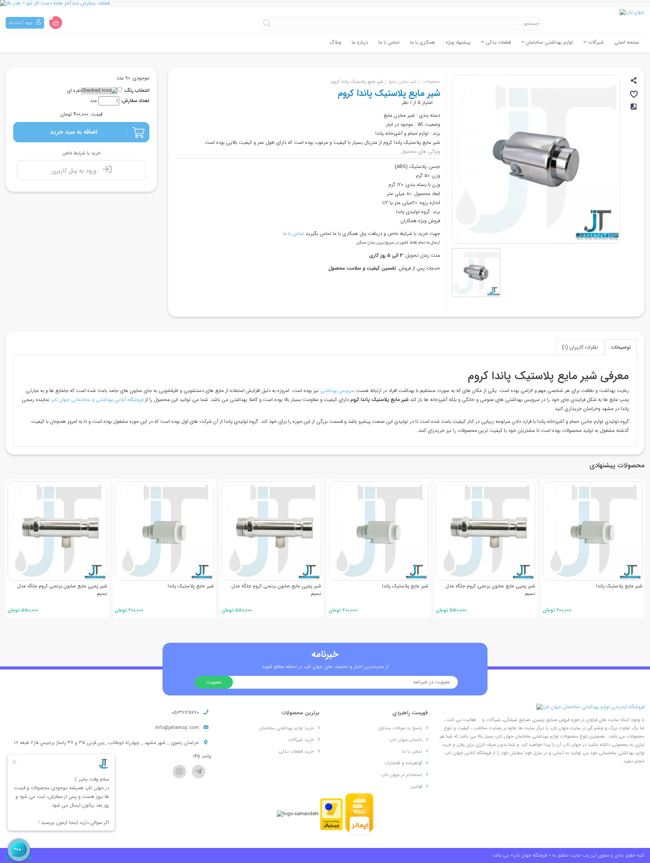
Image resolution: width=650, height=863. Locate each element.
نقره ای (74, 91)
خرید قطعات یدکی (296, 751)
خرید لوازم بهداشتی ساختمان (286, 728)
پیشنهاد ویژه (458, 42)
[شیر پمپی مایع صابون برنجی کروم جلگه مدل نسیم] (164, 531)
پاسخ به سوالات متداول (400, 728)
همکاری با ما (422, 42)
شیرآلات (595, 42)
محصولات (431, 81)
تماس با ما (388, 42)
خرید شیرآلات (301, 739)
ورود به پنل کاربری (75, 170)
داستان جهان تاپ (405, 739)
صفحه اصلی (626, 42)
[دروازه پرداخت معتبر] (331, 814)
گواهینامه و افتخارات (403, 763)
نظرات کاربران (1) (580, 347)
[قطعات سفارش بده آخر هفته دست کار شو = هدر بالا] (325, 3)
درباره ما (360, 42)
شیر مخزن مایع (403, 81)
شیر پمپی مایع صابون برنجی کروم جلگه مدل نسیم (169, 590)
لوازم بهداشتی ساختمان (548, 42)
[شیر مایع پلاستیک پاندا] (58, 531)
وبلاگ (335, 42)
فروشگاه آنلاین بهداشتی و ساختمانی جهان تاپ (97, 400)
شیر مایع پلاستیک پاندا (84, 586)
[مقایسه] (634, 110)
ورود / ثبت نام (21, 23)
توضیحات (621, 347)
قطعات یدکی (497, 42)
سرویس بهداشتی (337, 391)
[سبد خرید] (55, 22)
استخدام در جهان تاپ (401, 774)
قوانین (416, 786)
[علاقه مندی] (634, 95)
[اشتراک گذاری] (634, 81)
